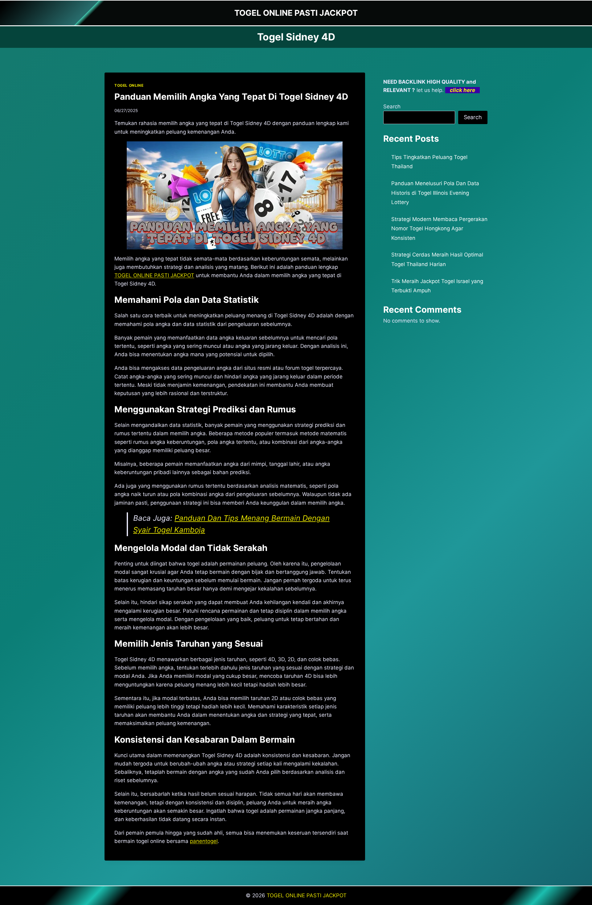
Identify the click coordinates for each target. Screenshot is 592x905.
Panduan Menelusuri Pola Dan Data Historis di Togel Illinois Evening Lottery (435, 192)
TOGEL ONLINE (128, 85)
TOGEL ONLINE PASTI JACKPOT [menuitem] (154, 275)
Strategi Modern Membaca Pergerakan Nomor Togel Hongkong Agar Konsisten (439, 228)
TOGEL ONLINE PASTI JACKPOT (307, 895)
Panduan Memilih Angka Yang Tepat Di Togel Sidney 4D (231, 96)
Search (392, 106)
